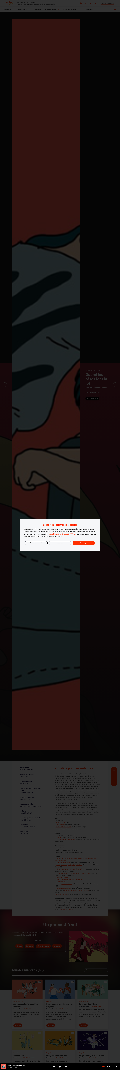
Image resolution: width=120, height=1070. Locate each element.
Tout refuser (60, 543)
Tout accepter (84, 543)
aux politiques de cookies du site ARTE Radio (63, 534)
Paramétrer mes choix (36, 543)
